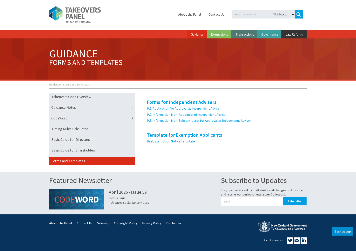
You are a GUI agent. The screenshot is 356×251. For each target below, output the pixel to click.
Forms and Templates (68, 160)
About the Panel (189, 14)
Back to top (342, 231)
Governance (269, 34)
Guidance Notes (63, 107)
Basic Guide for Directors (70, 139)
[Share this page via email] (297, 242)
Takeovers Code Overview (71, 96)
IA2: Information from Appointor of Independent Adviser (187, 114)
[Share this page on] (290, 242)
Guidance (197, 34)
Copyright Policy (125, 223)
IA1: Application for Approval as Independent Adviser (184, 108)
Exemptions (219, 34)
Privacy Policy (152, 223)
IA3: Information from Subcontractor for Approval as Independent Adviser (199, 120)
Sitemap (103, 223)
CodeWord (59, 118)
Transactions (244, 34)
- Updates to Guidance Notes (129, 202)
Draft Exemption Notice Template (171, 141)
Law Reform (294, 34)
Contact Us (216, 14)
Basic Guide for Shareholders (73, 150)
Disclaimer (173, 223)
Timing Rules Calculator (69, 128)
